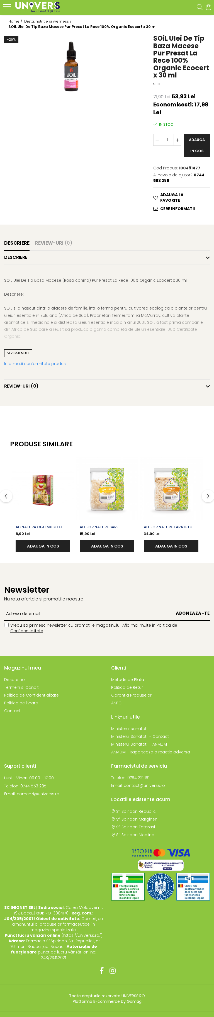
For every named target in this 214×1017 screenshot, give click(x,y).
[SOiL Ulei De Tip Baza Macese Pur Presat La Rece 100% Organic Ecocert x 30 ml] (71, 66)
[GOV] (160, 887)
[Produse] (8, 8)
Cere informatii (177, 208)
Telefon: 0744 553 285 (25, 786)
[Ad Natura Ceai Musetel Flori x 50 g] (42, 488)
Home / (15, 21)
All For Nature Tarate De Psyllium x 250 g (168, 527)
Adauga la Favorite (171, 197)
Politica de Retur (127, 687)
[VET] (193, 887)
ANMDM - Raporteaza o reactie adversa (150, 752)
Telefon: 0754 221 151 (130, 777)
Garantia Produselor (131, 695)
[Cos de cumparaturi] (208, 7)
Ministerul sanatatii (129, 728)
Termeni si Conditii (22, 687)
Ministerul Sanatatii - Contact (140, 736)
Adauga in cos (197, 145)
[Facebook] (101, 971)
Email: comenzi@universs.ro (31, 794)
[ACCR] (128, 887)
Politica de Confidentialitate (31, 695)
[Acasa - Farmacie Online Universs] (37, 7)
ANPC (116, 703)
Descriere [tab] (17, 243)
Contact (12, 711)
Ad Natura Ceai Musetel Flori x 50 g (39, 527)
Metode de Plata (127, 679)
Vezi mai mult (18, 353)
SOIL (157, 84)
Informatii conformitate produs (35, 363)
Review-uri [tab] (53, 243)
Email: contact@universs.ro (138, 785)
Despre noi (15, 679)
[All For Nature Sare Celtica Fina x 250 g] (107, 488)
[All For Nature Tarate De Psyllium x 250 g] (171, 488)
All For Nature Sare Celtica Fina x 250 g (100, 527)
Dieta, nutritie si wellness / (48, 21)
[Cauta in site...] (200, 7)
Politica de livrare (21, 703)
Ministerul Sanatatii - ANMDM (139, 744)
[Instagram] (112, 971)
